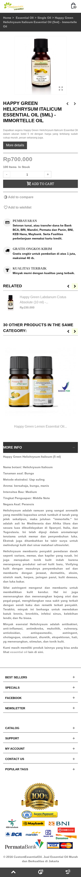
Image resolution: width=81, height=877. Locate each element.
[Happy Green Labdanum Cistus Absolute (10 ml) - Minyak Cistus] (10, 302)
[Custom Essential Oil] (14, 6)
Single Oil (44, 17)
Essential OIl (25, 17)
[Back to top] (13, 872)
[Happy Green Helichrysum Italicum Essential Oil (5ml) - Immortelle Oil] (40, 65)
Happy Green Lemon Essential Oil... (40, 426)
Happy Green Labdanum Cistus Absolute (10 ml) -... (43, 299)
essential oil (18, 652)
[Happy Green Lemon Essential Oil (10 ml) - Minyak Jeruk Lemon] (40, 382)
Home (7, 17)
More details (15, 145)
